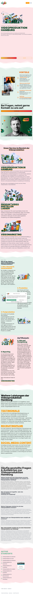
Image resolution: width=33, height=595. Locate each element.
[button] (25, 293)
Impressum (21, 301)
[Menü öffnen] (31, 3)
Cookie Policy (12, 301)
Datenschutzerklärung (16, 301)
